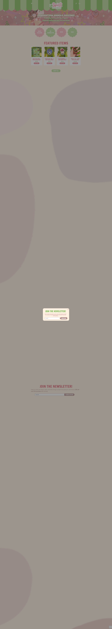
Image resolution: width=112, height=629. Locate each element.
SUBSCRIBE (63, 318)
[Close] (68, 309)
